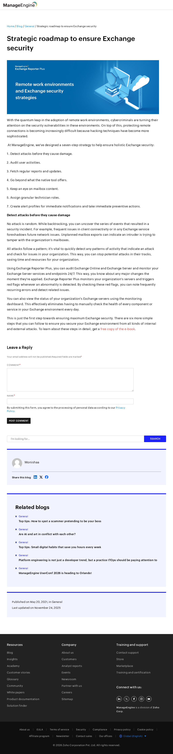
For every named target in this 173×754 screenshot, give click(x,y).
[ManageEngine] (24, 5)
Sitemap (67, 699)
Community (15, 685)
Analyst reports (72, 666)
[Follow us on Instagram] (141, 699)
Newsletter (62, 736)
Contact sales (84, 736)
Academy (13, 666)
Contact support (127, 652)
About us (68, 652)
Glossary (13, 679)
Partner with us (72, 685)
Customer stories (18, 672)
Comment (13, 365)
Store (120, 659)
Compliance (100, 729)
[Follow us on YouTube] (149, 699)
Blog (10, 652)
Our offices (105, 736)
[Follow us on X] (126, 699)
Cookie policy (145, 729)
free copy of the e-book (118, 329)
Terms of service (59, 729)
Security (81, 729)
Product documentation (23, 699)
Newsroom (69, 679)
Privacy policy (122, 729)
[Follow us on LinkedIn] (119, 699)
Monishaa (32, 462)
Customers (69, 659)
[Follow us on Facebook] (134, 699)
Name (10, 395)
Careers (67, 692)
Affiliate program (39, 736)
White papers (16, 692)
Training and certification (133, 672)
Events (66, 672)
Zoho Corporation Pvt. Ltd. (79, 745)
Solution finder (17, 705)
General (57, 602)
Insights (12, 659)
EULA (40, 729)
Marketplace (124, 666)
